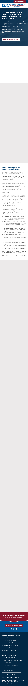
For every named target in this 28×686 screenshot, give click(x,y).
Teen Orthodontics (9, 670)
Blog (11, 677)
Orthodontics (7, 663)
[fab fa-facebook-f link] (11, 629)
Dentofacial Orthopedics (11, 665)
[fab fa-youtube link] (16, 629)
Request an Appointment (11, 39)
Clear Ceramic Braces (9, 221)
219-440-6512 (18, 29)
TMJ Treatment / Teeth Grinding (13, 660)
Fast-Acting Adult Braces (11, 228)
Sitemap (15, 681)
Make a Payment (20, 1)
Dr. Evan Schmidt (14, 160)
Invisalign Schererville (10, 650)
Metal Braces (7, 216)
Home (4, 675)
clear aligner (5, 176)
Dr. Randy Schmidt (14, 126)
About (9, 675)
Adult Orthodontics (9, 657)
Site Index (17, 677)
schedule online (8, 252)
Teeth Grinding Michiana (11, 645)
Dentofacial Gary (8, 638)
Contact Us (5, 677)
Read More (13, 130)
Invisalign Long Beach (10, 643)
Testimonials (16, 675)
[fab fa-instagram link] (13, 629)
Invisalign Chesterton (10, 648)
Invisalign (18, 173)
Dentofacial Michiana (10, 640)
